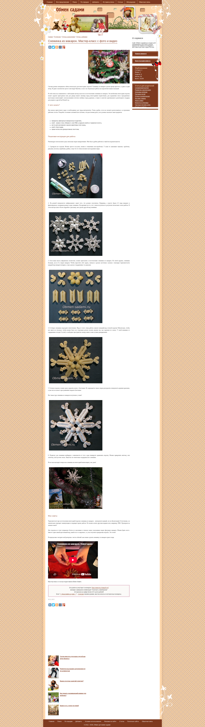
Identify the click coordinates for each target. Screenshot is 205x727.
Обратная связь (144, 2)
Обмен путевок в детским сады (70, 10)
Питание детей (140, 94)
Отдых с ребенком (81, 37)
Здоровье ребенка (141, 92)
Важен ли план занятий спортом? (72, 681)
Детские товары (140, 98)
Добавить (95, 2)
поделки (81, 594)
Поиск (75, 2)
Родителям (57, 37)
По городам (85, 2)
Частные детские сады (142, 105)
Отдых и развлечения (68, 37)
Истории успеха (108, 2)
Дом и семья (139, 100)
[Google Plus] (63, 47)
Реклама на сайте (110, 721)
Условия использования (93, 721)
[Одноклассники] (56, 47)
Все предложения (62, 2)
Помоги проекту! (141, 54)
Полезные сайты (133, 721)
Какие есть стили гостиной (69, 706)
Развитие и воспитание (143, 90)
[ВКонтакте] (50, 47)
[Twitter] (53, 47)
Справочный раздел (142, 88)
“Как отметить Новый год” (100, 588)
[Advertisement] (68, 66)
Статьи (120, 2)
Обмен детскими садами (102, 725)
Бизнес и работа (140, 107)
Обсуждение (130, 2)
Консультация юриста (142, 61)
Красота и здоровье (141, 103)
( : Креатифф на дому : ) (68, 594)
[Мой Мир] (60, 47)
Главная (50, 2)
